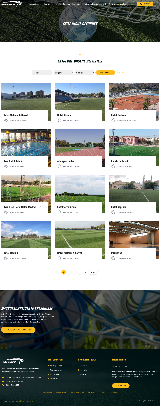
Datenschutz (61, 393)
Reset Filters (122, 72)
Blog (87, 4)
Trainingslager (33, 4)
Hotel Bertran (118, 115)
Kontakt (103, 4)
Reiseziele (76, 4)
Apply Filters (105, 72)
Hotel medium (11, 253)
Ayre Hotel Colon (12, 161)
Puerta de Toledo (120, 161)
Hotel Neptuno (118, 207)
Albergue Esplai (65, 161)
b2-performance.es (26, 401)
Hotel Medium (64, 115)
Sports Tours (64, 4)
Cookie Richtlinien (77, 393)
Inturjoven (116, 253)
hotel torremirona (66, 207)
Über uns (94, 4)
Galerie (112, 4)
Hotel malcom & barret (69, 253)
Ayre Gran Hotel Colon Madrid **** (22, 207)
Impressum (47, 393)
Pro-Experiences (50, 4)
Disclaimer (92, 393)
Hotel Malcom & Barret (15, 115)
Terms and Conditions (108, 393)
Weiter (92, 272)
